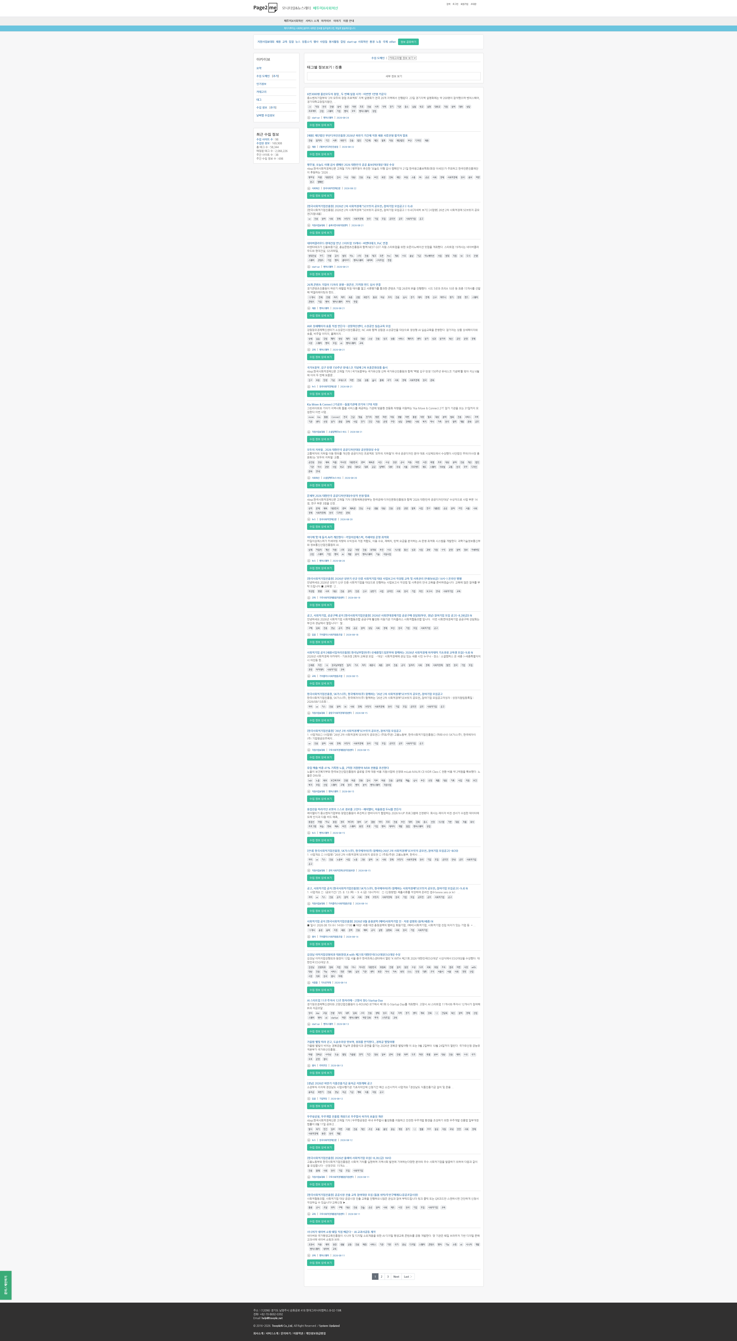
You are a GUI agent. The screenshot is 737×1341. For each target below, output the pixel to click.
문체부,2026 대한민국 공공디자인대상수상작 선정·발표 (338, 495)
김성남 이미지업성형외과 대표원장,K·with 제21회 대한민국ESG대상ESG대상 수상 (353, 954)
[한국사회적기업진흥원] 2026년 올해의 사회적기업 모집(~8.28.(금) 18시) (349, 1157)
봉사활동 (334, 41)
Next (396, 1276)
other (392, 41)
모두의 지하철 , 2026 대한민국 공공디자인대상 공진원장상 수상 (343, 449)
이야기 (337, 20)
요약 (258, 68)
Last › (408, 1276)
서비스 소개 (312, 20)
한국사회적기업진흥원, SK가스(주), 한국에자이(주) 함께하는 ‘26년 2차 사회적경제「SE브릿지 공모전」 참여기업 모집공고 (375, 693)
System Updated (329, 1325)
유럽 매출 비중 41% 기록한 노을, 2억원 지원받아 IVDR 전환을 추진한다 (348, 767)
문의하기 (286, 1333)
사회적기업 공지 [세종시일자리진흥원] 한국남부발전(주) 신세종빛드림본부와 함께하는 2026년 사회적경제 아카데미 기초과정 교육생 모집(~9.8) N (390, 652)
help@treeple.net (272, 1318)
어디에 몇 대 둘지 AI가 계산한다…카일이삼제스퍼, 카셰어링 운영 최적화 (348, 537)
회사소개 (258, 1333)
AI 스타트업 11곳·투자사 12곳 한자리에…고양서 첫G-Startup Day (345, 1000)
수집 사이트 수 (264, 139)
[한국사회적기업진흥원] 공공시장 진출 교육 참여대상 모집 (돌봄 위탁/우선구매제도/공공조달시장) (362, 1194)
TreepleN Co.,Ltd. (282, 1325)
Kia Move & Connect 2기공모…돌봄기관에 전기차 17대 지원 (342, 404)
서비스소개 (272, 1333)
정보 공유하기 (408, 41)
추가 (275, 76)
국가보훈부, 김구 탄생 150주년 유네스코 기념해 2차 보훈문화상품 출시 (347, 367)
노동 (378, 41)
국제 (385, 41)
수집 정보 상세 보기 (321, 124)
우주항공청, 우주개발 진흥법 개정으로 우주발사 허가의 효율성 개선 (345, 1116)
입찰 (291, 41)
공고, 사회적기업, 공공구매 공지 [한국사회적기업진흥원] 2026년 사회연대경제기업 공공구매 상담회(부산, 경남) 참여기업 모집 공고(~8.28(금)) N (389, 615)
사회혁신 (363, 41)
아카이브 (326, 20)
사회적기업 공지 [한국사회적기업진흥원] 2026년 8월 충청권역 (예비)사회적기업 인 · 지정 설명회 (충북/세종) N (370, 921)
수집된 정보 (263, 143)
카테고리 (261, 91)
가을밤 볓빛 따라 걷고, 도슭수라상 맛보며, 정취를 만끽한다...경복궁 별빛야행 (350, 1041)
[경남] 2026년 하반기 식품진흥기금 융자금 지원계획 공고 (339, 1083)
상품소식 (307, 41)
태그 (258, 99)
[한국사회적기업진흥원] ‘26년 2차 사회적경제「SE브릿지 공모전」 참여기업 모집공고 (354, 730)
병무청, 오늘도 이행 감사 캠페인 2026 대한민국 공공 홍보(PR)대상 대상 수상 (350, 164)
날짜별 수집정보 (265, 115)
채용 (278, 41)
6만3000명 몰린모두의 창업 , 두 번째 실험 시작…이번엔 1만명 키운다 (346, 94)
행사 (315, 41)
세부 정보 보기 (394, 76)
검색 (448, 4)
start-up (352, 41)
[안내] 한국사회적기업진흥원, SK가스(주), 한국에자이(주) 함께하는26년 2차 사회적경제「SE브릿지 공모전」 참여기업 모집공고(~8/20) (382, 850)
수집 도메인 (263, 76)
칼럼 (342, 41)
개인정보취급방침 (316, 1333)
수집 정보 (261, 107)
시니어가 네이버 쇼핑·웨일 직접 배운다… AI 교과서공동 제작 (341, 1231)
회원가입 (464, 4)
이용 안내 (348, 20)
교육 (284, 41)
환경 (372, 41)
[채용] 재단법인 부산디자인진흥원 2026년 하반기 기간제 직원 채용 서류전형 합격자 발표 (357, 135)
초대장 (473, 4)
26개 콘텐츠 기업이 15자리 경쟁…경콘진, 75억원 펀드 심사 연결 (344, 284)
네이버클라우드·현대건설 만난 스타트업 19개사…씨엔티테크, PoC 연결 (347, 243)
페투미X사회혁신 (293, 20)
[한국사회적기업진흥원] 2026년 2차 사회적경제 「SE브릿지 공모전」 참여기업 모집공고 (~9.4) (360, 206)
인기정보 (261, 83)
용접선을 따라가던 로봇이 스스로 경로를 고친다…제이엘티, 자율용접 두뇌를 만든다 (354, 809)
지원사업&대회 (265, 41)
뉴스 (297, 41)
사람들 (323, 41)
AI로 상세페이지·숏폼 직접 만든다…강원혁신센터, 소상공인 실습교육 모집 (349, 326)
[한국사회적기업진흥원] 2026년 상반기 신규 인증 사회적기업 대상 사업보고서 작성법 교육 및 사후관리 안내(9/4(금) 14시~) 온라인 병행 (384, 578)
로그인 (455, 4)
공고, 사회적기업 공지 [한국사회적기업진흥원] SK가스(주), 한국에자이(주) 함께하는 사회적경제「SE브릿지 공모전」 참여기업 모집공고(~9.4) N (387, 888)
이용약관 (298, 1333)
